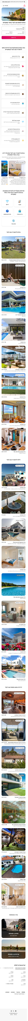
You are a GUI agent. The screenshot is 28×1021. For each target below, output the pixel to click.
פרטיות (15, 1014)
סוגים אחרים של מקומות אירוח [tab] (7, 968)
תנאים (11, 1014)
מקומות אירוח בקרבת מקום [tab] (20, 968)
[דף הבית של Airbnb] (24, 5)
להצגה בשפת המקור (6, 1)
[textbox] (19, 33)
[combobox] (13, 29)
